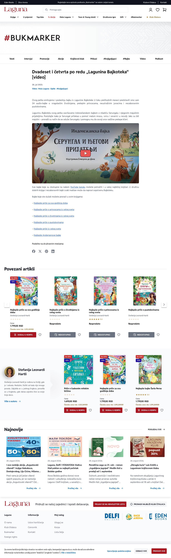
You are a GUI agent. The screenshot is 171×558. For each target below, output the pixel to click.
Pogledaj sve (154, 429)
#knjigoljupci (62, 88)
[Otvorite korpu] (164, 10)
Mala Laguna (43, 88)
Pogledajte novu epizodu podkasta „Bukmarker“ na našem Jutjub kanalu (85, 2)
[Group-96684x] (158, 516)
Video (34, 88)
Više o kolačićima (68, 552)
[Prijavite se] (151, 10)
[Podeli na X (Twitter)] (40, 251)
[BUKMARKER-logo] (32, 38)
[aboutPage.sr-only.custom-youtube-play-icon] (85, 153)
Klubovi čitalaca (149, 2)
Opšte (52, 88)
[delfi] (112, 516)
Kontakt (163, 2)
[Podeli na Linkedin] (53, 251)
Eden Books (9, 2)
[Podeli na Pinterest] (46, 251)
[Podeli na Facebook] (33, 251)
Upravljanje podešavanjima (119, 551)
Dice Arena (23, 2)
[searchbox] (85, 10)
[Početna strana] (16, 10)
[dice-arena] (134, 516)
